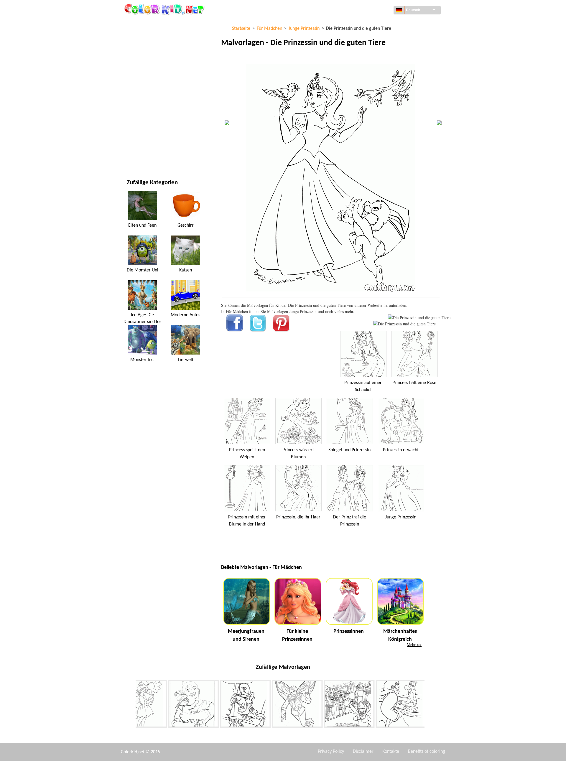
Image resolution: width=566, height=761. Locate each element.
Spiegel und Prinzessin (349, 450)
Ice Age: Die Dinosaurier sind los (142, 318)
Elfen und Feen (142, 225)
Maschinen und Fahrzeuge (152, 23)
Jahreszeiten (139, 96)
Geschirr (185, 225)
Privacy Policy (331, 751)
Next (429, 705)
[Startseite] (165, 9)
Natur (133, 156)
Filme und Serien (143, 144)
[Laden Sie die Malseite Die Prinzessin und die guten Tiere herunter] (404, 324)
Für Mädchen (139, 84)
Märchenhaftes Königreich (400, 635)
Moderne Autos (185, 315)
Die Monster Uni (142, 270)
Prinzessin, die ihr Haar (298, 517)
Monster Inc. (142, 360)
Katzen (185, 270)
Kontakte (390, 751)
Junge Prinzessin (400, 517)
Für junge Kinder (143, 120)
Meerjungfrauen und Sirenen (246, 635)
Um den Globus (141, 35)
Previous (131, 705)
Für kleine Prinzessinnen (297, 635)
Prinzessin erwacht (401, 450)
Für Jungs (136, 108)
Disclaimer (363, 751)
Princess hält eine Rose (414, 383)
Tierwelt (135, 59)
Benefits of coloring (426, 751)
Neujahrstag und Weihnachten (157, 132)
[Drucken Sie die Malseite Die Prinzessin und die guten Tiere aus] (419, 317)
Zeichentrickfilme (144, 72)
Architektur (139, 47)
